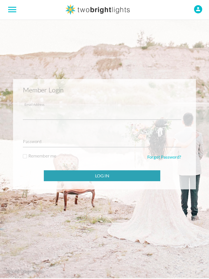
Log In (102, 175)
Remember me (42, 155)
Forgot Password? (164, 156)
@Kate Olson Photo (25, 271)
